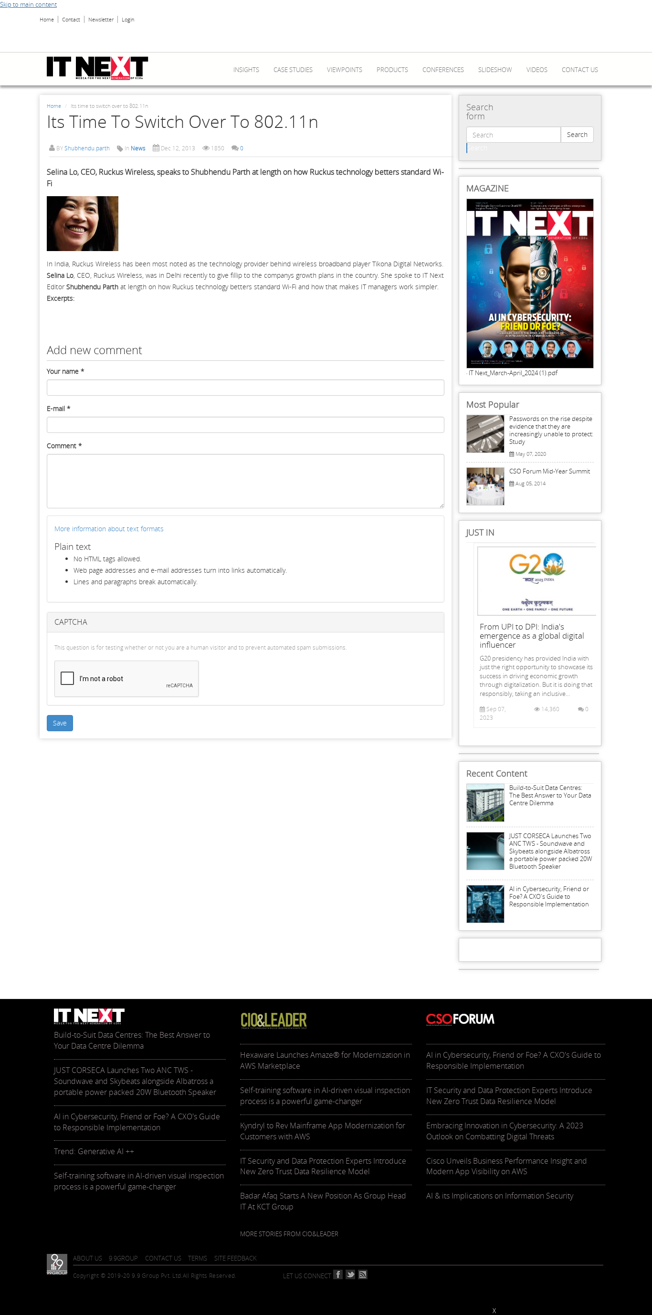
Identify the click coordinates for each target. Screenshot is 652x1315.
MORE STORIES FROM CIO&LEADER (289, 1234)
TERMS (197, 1258)
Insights (246, 69)
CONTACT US (163, 1258)
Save (60, 722)
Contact (71, 19)
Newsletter (101, 19)
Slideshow (495, 69)
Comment (64, 445)
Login (128, 19)
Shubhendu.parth (87, 148)
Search (577, 134)
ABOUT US (87, 1258)
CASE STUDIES (293, 69)
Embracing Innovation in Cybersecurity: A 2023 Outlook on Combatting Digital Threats (504, 1131)
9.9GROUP (123, 1258)
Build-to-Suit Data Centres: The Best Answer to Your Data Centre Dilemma (550, 795)
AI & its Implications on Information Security (499, 1195)
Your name (65, 371)
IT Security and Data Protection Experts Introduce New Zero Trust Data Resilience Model (323, 1166)
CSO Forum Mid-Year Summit (549, 471)
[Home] (101, 68)
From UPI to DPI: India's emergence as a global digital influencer (532, 635)
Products (392, 69)
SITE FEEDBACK (235, 1258)
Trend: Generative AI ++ (94, 1151)
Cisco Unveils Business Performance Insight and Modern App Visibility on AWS (506, 1166)
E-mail (59, 408)
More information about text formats (109, 528)
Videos (536, 69)
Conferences (443, 69)
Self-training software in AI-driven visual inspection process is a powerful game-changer (139, 1181)
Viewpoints (344, 69)
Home (47, 19)
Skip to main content (28, 4)
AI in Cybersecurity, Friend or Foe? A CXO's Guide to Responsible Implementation (549, 896)
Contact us (580, 69)
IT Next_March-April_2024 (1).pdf (513, 372)
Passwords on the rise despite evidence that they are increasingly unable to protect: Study (551, 430)
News (138, 148)
